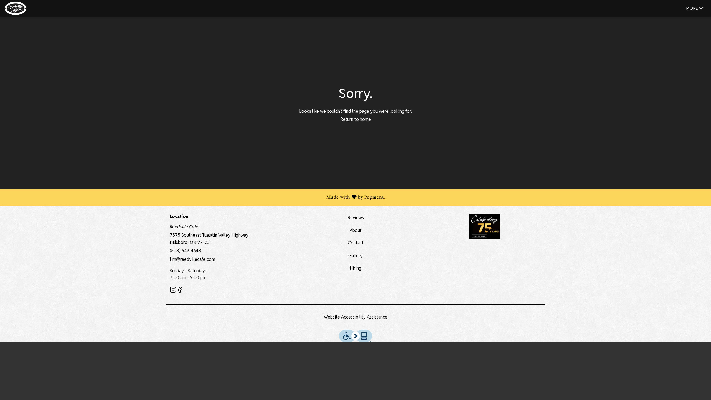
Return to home (355, 119)
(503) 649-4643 (185, 251)
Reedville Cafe (485, 226)
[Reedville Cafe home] (29, 8)
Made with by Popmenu (194, 197)
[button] (695, 8)
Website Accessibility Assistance (355, 317)
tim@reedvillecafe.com (192, 259)
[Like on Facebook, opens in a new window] (179, 290)
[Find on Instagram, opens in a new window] (173, 290)
